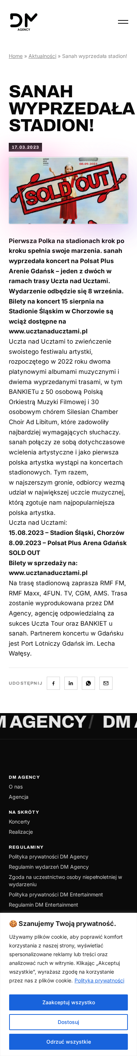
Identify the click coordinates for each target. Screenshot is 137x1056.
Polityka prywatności (99, 980)
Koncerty (19, 821)
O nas (16, 786)
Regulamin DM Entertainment (43, 904)
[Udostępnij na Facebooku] (53, 683)
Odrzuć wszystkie (68, 1042)
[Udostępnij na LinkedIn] (70, 683)
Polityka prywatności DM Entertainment (56, 894)
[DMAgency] (23, 21)
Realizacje (21, 832)
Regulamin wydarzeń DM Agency (49, 867)
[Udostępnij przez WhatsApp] (88, 683)
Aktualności (42, 56)
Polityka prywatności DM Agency (48, 856)
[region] (68, 984)
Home (16, 56)
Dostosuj (68, 1022)
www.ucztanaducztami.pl (48, 572)
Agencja (18, 797)
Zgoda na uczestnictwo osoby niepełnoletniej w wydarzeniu (65, 880)
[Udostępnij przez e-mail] (106, 683)
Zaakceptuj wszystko (68, 1002)
